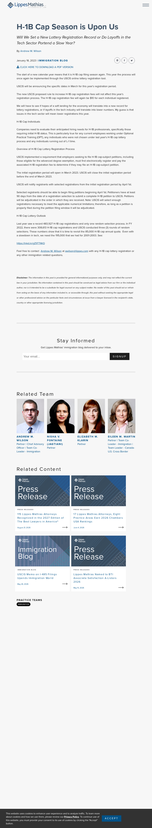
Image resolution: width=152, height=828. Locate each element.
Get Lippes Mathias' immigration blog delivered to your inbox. (76, 347)
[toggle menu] (145, 5)
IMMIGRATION (23, 604)
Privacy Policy (71, 816)
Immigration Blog (53, 60)
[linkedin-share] (117, 60)
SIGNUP (119, 356)
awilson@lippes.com (76, 251)
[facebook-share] (124, 60)
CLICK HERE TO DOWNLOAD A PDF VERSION (46, 67)
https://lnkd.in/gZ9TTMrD (31, 243)
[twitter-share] (132, 60)
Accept (111, 818)
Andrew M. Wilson (30, 51)
